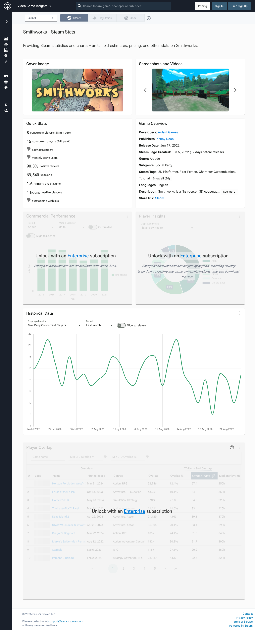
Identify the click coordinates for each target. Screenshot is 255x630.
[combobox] (126, 6)
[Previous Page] (145, 90)
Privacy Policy (244, 617)
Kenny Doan (165, 139)
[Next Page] (235, 90)
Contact (248, 613)
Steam (159, 198)
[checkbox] (74, 18)
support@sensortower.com (65, 621)
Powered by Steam (241, 625)
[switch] (121, 325)
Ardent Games (168, 132)
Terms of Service (242, 621)
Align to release (136, 325)
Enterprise (78, 256)
